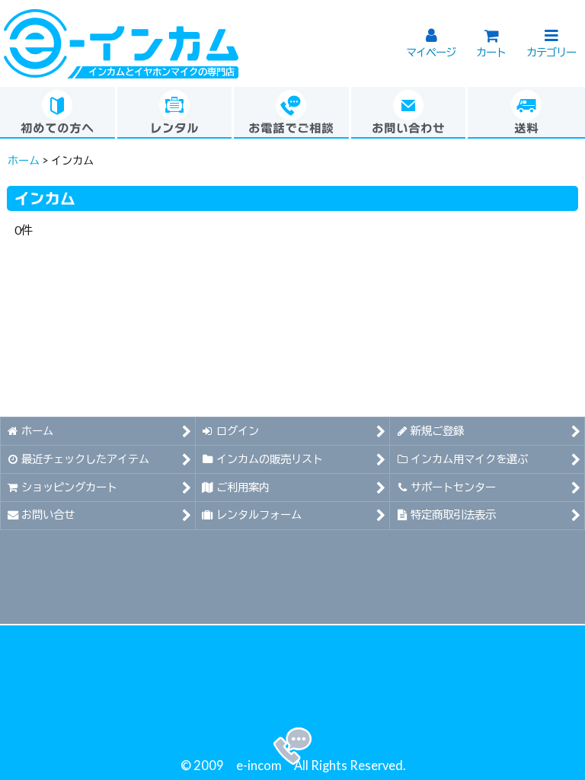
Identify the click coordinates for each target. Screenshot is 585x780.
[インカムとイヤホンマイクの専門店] (121, 41)
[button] (551, 36)
